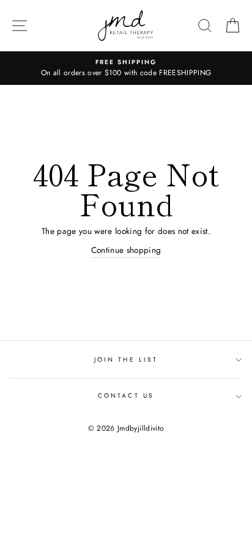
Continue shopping (126, 250)
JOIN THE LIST (126, 359)
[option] (126, 68)
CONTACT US (126, 395)
